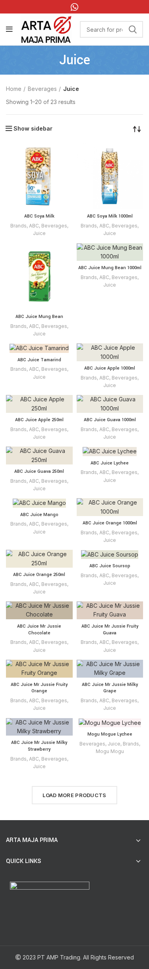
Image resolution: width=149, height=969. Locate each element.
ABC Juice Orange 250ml (39, 575)
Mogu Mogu (110, 751)
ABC (34, 226)
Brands (18, 226)
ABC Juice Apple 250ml (39, 420)
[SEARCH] (132, 29)
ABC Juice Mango (39, 515)
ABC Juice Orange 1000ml (110, 523)
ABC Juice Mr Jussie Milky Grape (110, 688)
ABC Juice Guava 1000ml (110, 420)
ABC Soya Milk (39, 216)
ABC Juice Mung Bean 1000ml (109, 268)
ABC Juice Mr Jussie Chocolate (39, 629)
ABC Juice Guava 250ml (39, 471)
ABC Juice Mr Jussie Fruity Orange (39, 688)
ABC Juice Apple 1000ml (109, 368)
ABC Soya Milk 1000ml (110, 216)
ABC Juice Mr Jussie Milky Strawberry (39, 746)
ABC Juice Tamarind (39, 360)
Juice (39, 233)
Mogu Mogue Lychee (109, 734)
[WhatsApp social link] (74, 6)
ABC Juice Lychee (110, 463)
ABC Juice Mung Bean (39, 317)
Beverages (42, 88)
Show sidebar (33, 128)
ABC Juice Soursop (109, 566)
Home (13, 88)
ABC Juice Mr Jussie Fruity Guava (109, 629)
